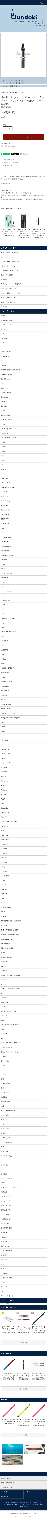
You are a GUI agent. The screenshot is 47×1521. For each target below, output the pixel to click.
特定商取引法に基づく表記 (10, 146)
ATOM (25, 1506)
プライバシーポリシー (24, 1504)
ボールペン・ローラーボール (14, 83)
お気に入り (25, 154)
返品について (6, 144)
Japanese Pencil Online (26, 1516)
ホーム (5, 81)
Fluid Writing (14, 86)
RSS (21, 1506)
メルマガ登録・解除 (37, 1504)
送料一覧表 (5, 1304)
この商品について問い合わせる (12, 162)
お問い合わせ (4, 1496)
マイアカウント (5, 1492)
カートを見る (28, 1492)
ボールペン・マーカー (17, 81)
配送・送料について (27, 1502)
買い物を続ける (7, 165)
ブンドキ (17, 1516)
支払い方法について (16, 1502)
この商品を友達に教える (10, 159)
